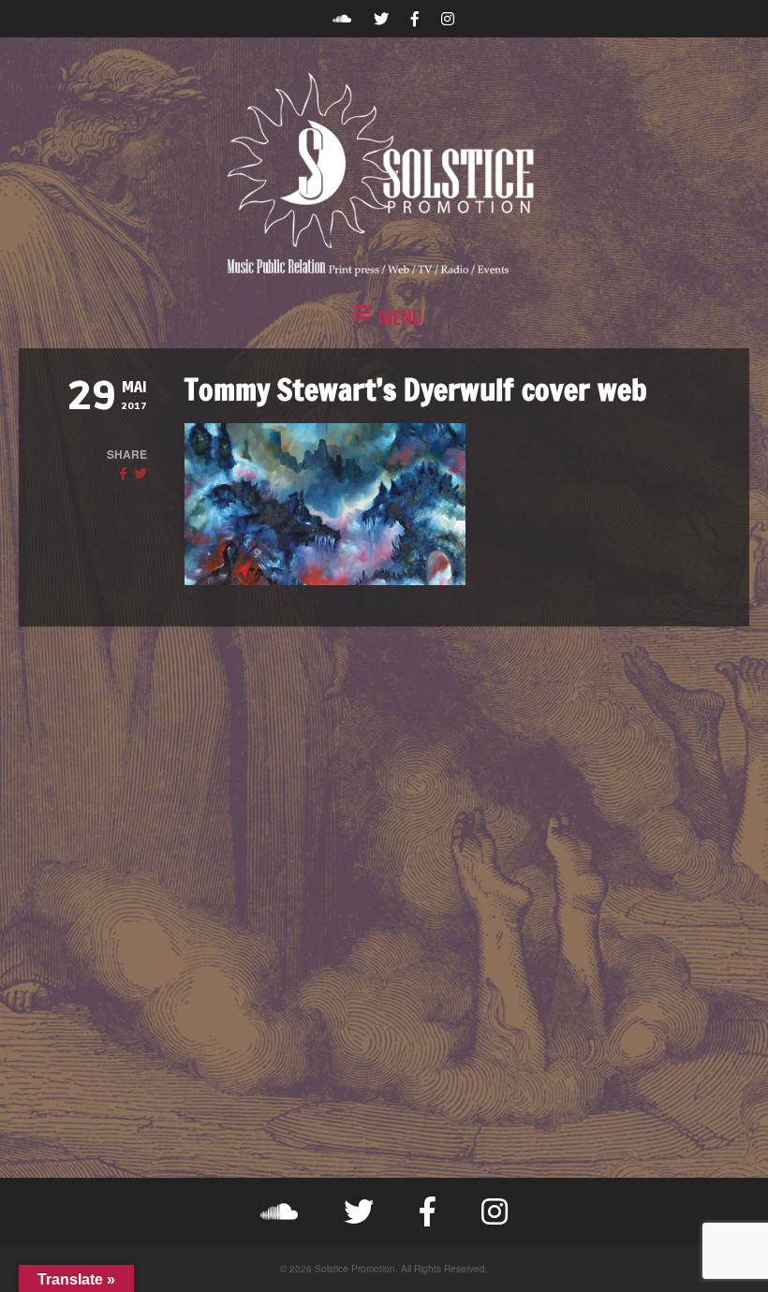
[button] (384, 318)
